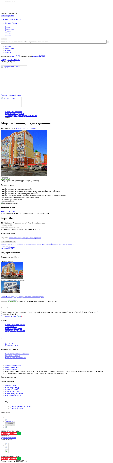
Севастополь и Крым (13, 395)
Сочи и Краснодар (12, 388)
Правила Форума (16, 408)
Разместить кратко (12, 367)
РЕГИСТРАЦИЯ (14, 60)
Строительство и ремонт (14, 114)
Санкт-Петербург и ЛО (14, 394)
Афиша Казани (11, 327)
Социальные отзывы (11, 316)
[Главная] (6, 110)
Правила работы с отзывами (20, 406)
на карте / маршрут (8, 242)
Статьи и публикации (13, 329)
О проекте (9, 343)
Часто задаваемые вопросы (15, 358)
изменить (7, 16)
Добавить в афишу (12, 369)
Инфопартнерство (12, 345)
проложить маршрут (66, 244)
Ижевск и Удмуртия (12, 392)
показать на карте (7, 244)
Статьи (8, 31)
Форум (7, 33)
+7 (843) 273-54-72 (8, 211)
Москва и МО (10, 386)
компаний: (15, 56)
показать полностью (10, 203)
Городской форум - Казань (15, 331)
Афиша (8, 35)
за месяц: (38, 56)
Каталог (8, 27)
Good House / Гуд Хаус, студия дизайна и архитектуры (22, 297)
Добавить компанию (13, 365)
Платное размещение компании (17, 354)
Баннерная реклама (12, 356)
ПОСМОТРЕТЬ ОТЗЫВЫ (26, 128)
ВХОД (3, 60)
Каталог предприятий (13, 112)
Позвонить (5, 246)
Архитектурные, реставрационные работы (21, 116)
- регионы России (11, 95)
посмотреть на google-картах (47, 244)
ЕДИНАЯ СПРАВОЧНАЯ (11, 19)
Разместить (9, 29)
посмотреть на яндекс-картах (25, 244)
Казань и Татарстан (12, 23)
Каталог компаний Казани (15, 325)
